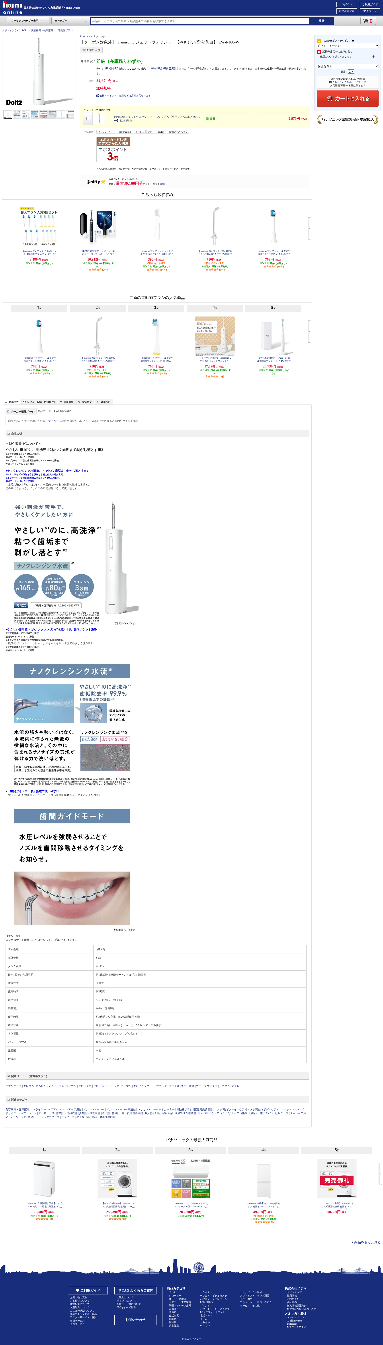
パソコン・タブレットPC (213, 1299)
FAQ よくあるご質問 (137, 1290)
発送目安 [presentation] (87, 402)
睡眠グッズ (281, 1113)
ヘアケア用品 (74, 1109)
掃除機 (172, 1322)
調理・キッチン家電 (180, 1305)
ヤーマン (126, 1086)
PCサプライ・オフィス (212, 1312)
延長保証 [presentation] (68, 402)
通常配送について (80, 1304)
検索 (321, 20)
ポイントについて (126, 1300)
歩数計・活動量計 (89, 1113)
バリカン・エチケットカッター (156, 1109)
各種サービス (77, 1320)
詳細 (162, 184)
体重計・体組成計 (66, 1113)
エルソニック (141, 1086)
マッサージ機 (46, 1113)
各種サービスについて (129, 1304)
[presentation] (11, 401)
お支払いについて (80, 1300)
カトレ (236, 1086)
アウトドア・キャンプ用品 (254, 1295)
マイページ (370, 11)
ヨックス (174, 1086)
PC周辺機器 (206, 1302)
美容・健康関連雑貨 (103, 1117)
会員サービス (77, 1324)
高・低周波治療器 (132, 1113)
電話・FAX (206, 1315)
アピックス (85, 1086)
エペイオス (187, 1086)
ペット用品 (246, 1299)
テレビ (172, 1292)
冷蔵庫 (172, 1309)
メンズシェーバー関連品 (121, 1109)
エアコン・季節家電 (180, 1302)
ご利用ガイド (370, 4)
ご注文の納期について (82, 1310)
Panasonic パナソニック (93, 36)
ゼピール (98, 1086)
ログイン (346, 4)
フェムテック (18, 1117)
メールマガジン (295, 1317)
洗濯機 (172, 1319)
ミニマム (224, 1086)
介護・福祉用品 (163, 1113)
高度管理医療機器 (185, 1113)
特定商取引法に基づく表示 (301, 1309)
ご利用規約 (293, 1299)
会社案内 (292, 1302)
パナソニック (13, 1086)
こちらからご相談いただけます (349, 82)
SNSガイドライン (296, 1326)
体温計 (116, 1113)
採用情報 (292, 1295)
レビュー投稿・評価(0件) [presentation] (41, 402)
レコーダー (175, 1295)
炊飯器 (172, 1312)
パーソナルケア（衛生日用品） (239, 1113)
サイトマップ (294, 1292)
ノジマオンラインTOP (14, 30)
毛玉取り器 (83, 1117)
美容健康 (174, 1325)
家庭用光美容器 (203, 1109)
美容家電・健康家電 (42, 30)
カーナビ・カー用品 (251, 1292)
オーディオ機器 (177, 1299)
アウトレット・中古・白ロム (256, 1302)
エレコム (28, 1086)
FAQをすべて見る (126, 1307)
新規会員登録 (347, 11)
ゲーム (203, 1319)
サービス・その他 (250, 1305)
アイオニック (159, 1086)
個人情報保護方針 (297, 1305)
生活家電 (174, 1315)
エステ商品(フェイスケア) (230, 1109)
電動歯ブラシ (65, 30)
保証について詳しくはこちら (336, 56)
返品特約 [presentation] (105, 402)
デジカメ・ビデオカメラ (213, 1295)
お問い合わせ (135, 1319)
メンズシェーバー (94, 1109)
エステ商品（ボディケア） (263, 1109)
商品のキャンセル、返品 (83, 1314)
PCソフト (205, 1325)
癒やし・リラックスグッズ (44, 1117)
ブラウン (71, 1086)
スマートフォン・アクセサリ (216, 1309)
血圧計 (106, 1113)
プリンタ (205, 1305)
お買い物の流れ (78, 1297)
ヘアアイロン (56, 1109)
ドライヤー (39, 1109)
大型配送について (80, 1307)
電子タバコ (266, 1113)
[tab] (12, 401)
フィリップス (56, 1086)
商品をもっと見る (367, 1242)
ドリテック (112, 1086)
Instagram (292, 1323)
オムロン (41, 1086)
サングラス (68, 1117)
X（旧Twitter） (295, 1320)
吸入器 (149, 1113)
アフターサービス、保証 (83, 1317)
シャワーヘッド (27, 1113)
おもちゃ (205, 1322)
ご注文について (125, 1297)
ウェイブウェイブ (206, 1086)
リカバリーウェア (208, 1113)
